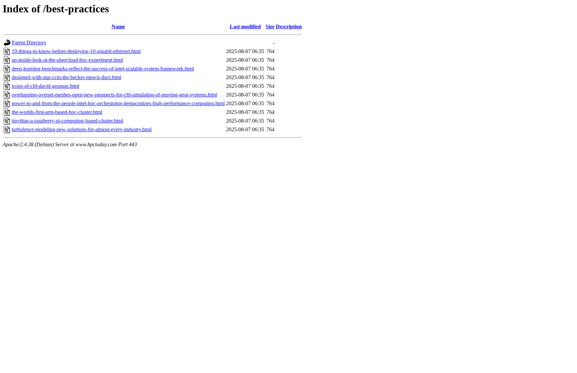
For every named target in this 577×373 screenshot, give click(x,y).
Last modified (245, 26)
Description (289, 26)
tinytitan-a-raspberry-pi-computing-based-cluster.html (67, 121)
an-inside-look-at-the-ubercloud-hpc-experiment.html (67, 60)
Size (269, 26)
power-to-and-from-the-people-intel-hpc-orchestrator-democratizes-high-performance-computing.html (118, 103)
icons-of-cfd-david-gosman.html (45, 86)
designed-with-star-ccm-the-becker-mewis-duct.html (66, 77)
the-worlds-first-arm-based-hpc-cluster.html (57, 112)
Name (118, 26)
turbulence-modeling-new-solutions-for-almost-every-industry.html (82, 129)
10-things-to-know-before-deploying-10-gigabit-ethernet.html (76, 51)
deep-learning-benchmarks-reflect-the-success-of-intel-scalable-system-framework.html (103, 68)
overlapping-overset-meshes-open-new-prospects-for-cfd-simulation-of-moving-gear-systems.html (114, 95)
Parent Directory (29, 42)
